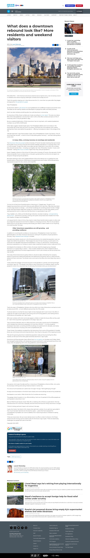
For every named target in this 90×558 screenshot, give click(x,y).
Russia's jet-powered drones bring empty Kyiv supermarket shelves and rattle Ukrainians (53, 510)
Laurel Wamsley (16, 44)
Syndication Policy (69, 536)
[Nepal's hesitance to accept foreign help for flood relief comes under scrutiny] (15, 500)
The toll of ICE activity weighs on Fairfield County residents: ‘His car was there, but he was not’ (75, 75)
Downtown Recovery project (17, 143)
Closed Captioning (69, 531)
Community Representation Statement (55, 536)
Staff (34, 533)
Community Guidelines (54, 539)
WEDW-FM (11, 535)
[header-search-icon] (63, 5)
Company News (36, 528)
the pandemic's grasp (22, 102)
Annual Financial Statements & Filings (71, 526)
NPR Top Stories (16, 456)
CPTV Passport (52, 541)
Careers (34, 543)
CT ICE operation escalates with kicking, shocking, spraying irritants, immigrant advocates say (75, 67)
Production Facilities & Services (72, 541)
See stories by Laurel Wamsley (21, 472)
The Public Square (69, 547)
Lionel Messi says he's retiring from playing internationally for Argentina (53, 484)
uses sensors (22, 107)
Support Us (35, 548)
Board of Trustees (37, 535)
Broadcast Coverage (69, 528)
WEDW (16, 534)
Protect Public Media (65, 15)
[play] (9, 11)
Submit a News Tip (53, 525)
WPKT (18, 535)
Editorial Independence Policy (71, 539)
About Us (35, 525)
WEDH (10, 534)
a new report (44, 115)
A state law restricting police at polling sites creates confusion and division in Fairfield (74, 42)
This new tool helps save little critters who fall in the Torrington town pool (75, 59)
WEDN (13, 534)
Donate (80, 5)
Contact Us (35, 546)
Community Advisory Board (39, 538)
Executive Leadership (37, 530)
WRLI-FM (21, 535)
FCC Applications (69, 533)
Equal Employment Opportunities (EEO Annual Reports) (56, 545)
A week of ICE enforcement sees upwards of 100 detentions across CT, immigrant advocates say (75, 51)
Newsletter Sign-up (53, 528)
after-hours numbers (23, 149)
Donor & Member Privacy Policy (56, 547)
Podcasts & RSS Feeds (54, 530)
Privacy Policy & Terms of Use (55, 549)
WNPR (15, 535)
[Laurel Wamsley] (10, 468)
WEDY (20, 534)
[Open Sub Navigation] (11, 15)
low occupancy (38, 339)
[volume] (12, 11)
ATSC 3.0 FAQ (19, 536)
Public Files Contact (12, 536)
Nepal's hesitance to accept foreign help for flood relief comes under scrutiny (51, 497)
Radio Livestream (53, 533)
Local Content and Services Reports (71, 545)
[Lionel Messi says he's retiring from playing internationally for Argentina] (15, 487)
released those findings (21, 236)
